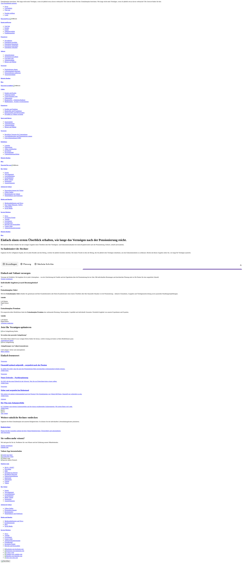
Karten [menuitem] (7, 29)
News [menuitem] (6, 216)
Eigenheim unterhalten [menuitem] (11, 46)
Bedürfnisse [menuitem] (4, 141)
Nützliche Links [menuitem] (5, 463)
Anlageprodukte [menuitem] (9, 60)
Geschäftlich (8, 8)
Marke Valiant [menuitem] (9, 179)
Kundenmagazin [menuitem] (10, 523)
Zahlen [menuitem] (3, 89)
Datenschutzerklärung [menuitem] (11, 476)
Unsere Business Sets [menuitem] (11, 96)
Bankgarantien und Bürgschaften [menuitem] (14, 112)
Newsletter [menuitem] (8, 469)
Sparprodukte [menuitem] (9, 122)
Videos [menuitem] (7, 483)
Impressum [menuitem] (8, 478)
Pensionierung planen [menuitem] (11, 69)
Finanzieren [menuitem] (4, 37)
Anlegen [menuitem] (3, 51)
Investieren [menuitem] (8, 151)
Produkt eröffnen (10, 13)
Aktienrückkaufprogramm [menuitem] (12, 228)
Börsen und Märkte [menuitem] (10, 62)
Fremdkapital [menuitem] (9, 223)
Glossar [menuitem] (7, 481)
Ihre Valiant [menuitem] (4, 169)
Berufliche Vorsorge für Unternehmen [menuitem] (16, 134)
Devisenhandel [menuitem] (9, 152)
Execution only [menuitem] (9, 58)
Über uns (7, 10)
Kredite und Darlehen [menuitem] (11, 109)
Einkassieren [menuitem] (8, 98)
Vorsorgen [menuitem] (3, 65)
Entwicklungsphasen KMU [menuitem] (13, 138)
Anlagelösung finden (7, 340)
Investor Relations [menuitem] (6, 212)
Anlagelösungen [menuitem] (9, 123)
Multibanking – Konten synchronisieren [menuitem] (17, 101)
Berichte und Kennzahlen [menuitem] (12, 224)
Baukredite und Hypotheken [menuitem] (13, 111)
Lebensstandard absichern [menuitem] (12, 71)
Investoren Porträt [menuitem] (10, 217)
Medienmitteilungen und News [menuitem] (14, 203)
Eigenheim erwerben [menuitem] (11, 42)
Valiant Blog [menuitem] (8, 206)
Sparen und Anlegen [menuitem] (6, 118)
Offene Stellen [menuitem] (9, 192)
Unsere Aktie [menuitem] (9, 226)
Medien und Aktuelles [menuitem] (6, 199)
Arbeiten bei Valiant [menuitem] (6, 186)
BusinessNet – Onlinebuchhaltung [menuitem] (15, 100)
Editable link (4, 447)
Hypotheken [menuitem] (8, 40)
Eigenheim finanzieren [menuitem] (11, 44)
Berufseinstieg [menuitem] (9, 512)
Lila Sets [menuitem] (7, 26)
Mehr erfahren (5, 351)
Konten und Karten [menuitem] (6, 22)
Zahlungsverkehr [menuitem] (10, 31)
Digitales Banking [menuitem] (5, 78)
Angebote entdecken (7, 323)
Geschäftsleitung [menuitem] (10, 176)
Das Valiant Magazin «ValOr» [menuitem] (14, 205)
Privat (6, 6)
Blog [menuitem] (2, 82)
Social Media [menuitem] (9, 208)
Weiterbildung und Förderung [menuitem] (13, 195)
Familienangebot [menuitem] (10, 33)
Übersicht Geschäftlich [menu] (7, 85)
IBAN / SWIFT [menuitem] (9, 467)
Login (6, 15)
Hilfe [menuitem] (6, 471)
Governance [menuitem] (8, 221)
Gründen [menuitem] (7, 145)
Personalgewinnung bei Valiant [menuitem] (14, 190)
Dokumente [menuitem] (8, 479)
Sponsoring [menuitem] (8, 181)
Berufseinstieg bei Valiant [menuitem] (12, 194)
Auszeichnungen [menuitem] (10, 183)
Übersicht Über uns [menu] (6, 165)
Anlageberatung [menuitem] (9, 55)
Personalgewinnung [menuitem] (11, 510)
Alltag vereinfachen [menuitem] (10, 149)
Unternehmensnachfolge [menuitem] (12, 154)
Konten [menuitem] (7, 28)
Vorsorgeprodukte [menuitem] (10, 74)
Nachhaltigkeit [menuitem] (9, 178)
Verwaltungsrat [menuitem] (9, 174)
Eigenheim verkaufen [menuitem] (11, 47)
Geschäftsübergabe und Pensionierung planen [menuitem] (18, 136)
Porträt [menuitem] (7, 172)
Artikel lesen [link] (5, 370)
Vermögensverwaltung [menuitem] (11, 56)
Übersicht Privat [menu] (5, 18)
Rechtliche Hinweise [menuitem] (11, 474)
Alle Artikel (4, 413)
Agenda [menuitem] (7, 219)
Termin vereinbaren (7, 279)
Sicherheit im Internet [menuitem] (11, 472)
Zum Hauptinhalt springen (9, 3)
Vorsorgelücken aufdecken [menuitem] (13, 73)
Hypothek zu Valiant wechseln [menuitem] (14, 114)
